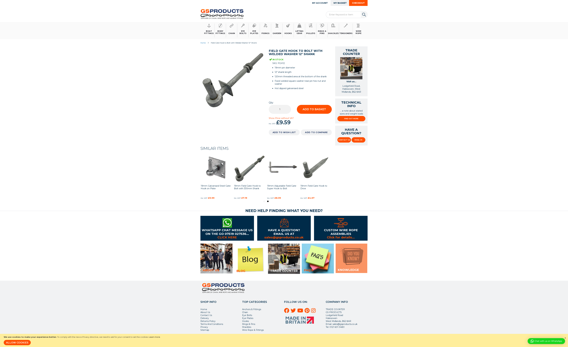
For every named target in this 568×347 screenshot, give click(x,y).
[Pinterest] (307, 311)
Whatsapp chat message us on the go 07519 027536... (227, 231)
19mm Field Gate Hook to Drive (313, 187)
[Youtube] (300, 311)
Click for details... (341, 237)
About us (211, 270)
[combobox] (347, 14)
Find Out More (351, 119)
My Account (320, 3)
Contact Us (344, 140)
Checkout (358, 3)
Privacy (204, 327)
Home (203, 43)
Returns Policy (208, 321)
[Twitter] (294, 311)
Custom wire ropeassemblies (341, 231)
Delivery (204, 318)
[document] (284, 340)
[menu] (284, 30)
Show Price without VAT (281, 118)
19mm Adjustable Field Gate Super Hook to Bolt (281, 187)
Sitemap (204, 330)
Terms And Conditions (211, 324)
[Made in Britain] (300, 324)
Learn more (154, 337)
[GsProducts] (222, 14)
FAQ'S (308, 270)
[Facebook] (287, 311)
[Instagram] (314, 311)
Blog (240, 271)
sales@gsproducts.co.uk (284, 237)
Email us (358, 140)
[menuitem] (209, 30)
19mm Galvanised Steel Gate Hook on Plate (216, 187)
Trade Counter (284, 271)
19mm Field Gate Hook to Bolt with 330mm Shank (247, 187)
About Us (205, 312)
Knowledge (348, 270)
